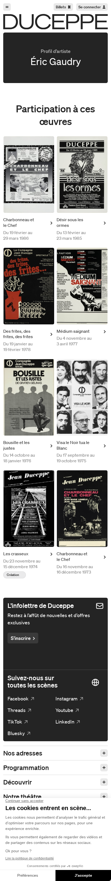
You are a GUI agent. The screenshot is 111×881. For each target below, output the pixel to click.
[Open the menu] (7, 7)
